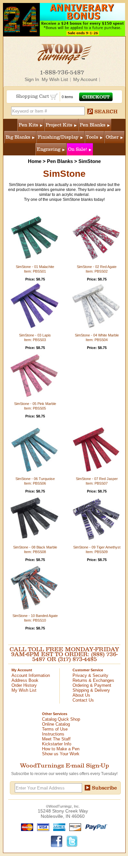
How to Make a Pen (60, 748)
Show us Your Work (60, 753)
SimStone (89, 161)
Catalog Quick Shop (61, 719)
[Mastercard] (25, 827)
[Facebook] (57, 841)
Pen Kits (28, 125)
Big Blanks (18, 137)
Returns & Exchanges (93, 680)
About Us (81, 695)
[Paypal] (94, 827)
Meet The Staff (56, 738)
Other (112, 137)
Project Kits (59, 125)
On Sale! (77, 149)
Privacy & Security (90, 675)
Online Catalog (56, 724)
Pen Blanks (92, 125)
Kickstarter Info (56, 743)
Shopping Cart (33, 96)
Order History (24, 685)
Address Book (24, 680)
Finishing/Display (58, 137)
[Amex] (57, 827)
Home (34, 161)
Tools (92, 137)
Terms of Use (55, 729)
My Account (85, 79)
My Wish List (55, 79)
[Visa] (41, 827)
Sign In (32, 79)
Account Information (30, 675)
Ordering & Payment (92, 685)
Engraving (48, 149)
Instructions (53, 734)
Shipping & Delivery (91, 690)
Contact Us (83, 700)
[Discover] (73, 827)
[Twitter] (72, 841)
